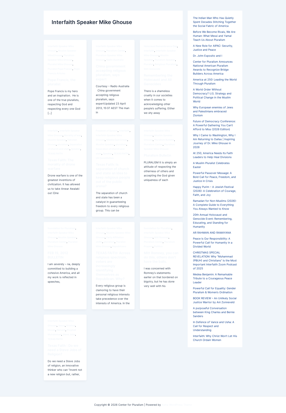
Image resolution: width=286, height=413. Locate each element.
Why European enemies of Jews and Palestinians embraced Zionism (213, 111)
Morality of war (72, 135)
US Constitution (105, 158)
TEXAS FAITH (55, 153)
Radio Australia (114, 59)
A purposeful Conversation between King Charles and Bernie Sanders (214, 312)
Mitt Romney (161, 237)
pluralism (62, 144)
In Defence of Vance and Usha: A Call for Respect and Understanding (213, 326)
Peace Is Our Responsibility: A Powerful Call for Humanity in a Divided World (212, 242)
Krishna (70, 325)
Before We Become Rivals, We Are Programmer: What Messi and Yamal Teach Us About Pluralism (214, 35)
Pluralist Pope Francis (60, 68)
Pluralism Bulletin (164, 139)
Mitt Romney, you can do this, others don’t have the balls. (161, 257)
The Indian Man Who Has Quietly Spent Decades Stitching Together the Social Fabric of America (214, 22)
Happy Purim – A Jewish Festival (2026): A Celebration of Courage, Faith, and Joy (214, 190)
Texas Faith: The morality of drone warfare (61, 164)
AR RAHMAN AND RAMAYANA (212, 232)
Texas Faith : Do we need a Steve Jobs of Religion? (64, 350)
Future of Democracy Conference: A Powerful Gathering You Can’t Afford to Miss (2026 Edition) (214, 125)
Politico (158, 246)
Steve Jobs (69, 334)
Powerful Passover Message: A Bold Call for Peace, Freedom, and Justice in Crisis (214, 177)
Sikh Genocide (152, 68)
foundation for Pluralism (61, 228)
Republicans (119, 246)
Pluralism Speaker (165, 59)
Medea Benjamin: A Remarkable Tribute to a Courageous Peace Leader (212, 278)
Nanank (61, 330)
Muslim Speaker (57, 139)
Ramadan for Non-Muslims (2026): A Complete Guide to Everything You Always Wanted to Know (214, 204)
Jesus (61, 325)
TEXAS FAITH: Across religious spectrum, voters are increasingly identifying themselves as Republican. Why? (113, 266)
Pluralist (148, 64)
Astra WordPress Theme (177, 404)
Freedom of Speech (107, 130)
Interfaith (149, 50)
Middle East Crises (116, 139)
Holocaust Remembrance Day (160, 46)
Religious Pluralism (166, 64)
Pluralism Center (115, 50)
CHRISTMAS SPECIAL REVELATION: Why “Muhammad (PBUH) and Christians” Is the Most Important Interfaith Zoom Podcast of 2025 (215, 260)
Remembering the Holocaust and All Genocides (158, 79)
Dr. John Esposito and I (207, 55)
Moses (51, 330)
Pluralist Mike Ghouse (60, 64)
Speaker (75, 148)
